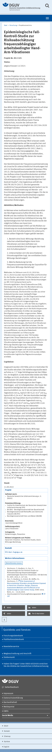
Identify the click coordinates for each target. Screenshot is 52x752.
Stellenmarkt (9, 657)
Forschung (13, 25)
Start (5, 25)
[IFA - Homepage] (22, 7)
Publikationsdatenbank (14, 640)
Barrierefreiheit (10, 702)
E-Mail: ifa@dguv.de (14, 552)
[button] (13, 607)
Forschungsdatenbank (13, 636)
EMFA (6, 711)
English (6, 747)
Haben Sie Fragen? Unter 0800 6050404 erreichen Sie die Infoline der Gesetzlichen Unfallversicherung (26, 665)
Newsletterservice (11, 647)
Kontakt (7, 731)
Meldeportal (9, 707)
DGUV (6, 726)
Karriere (7, 741)
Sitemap (7, 736)
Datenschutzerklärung (13, 698)
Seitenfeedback (12, 687)
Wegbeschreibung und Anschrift (17, 654)
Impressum (8, 694)
